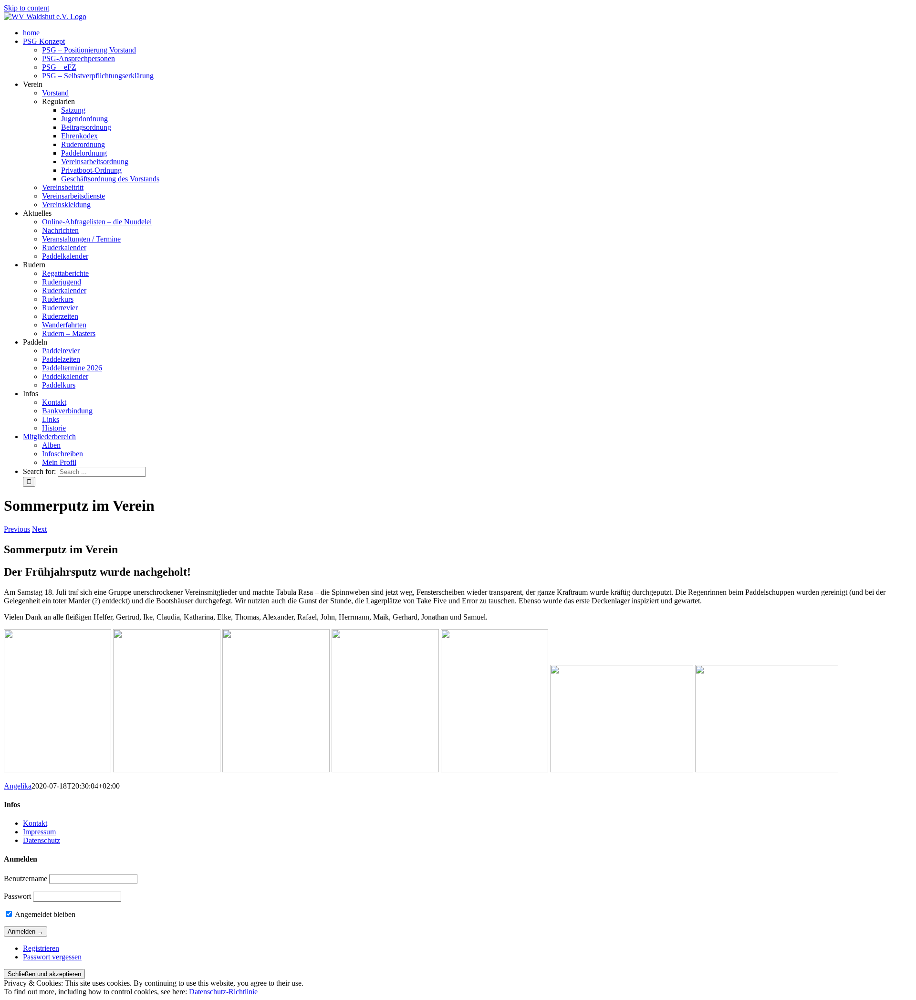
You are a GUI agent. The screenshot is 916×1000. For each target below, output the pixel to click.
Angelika (17, 786)
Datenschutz (41, 840)
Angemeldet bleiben (44, 914)
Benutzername (25, 878)
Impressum (39, 832)
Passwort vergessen (52, 957)
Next (39, 529)
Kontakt (35, 823)
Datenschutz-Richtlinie (223, 992)
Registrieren (41, 948)
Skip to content (26, 8)
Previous (17, 529)
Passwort (17, 896)
